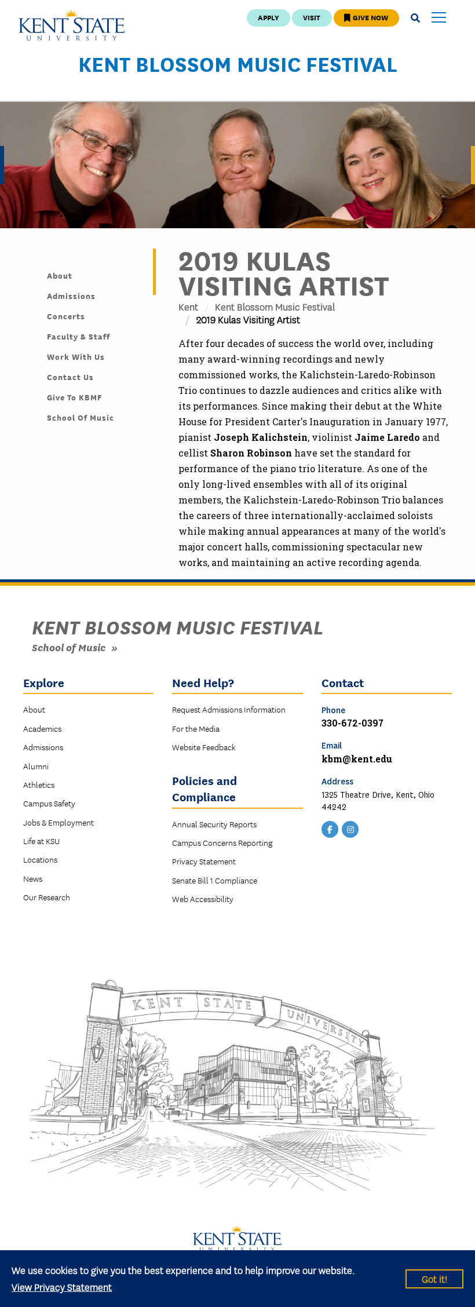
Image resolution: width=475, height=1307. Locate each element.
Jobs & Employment (58, 822)
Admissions (71, 295)
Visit (311, 17)
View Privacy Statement (62, 1286)
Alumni (36, 766)
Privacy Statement (204, 861)
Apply (268, 17)
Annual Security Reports (214, 823)
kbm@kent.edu (356, 759)
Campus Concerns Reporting (222, 842)
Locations (40, 859)
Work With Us (76, 356)
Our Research (46, 896)
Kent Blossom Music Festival (237, 63)
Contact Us (70, 376)
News (32, 878)
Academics (42, 728)
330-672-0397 (352, 723)
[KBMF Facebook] (330, 828)
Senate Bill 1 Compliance (214, 880)
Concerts (66, 316)
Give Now (369, 17)
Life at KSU (41, 840)
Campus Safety (49, 803)
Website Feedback (204, 746)
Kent (188, 306)
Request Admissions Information (229, 709)
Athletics (38, 784)
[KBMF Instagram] (350, 828)
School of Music (80, 417)
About (59, 275)
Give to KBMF (74, 397)
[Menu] (439, 18)
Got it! (434, 1278)
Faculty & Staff (78, 336)
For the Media (196, 728)
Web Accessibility (202, 898)
